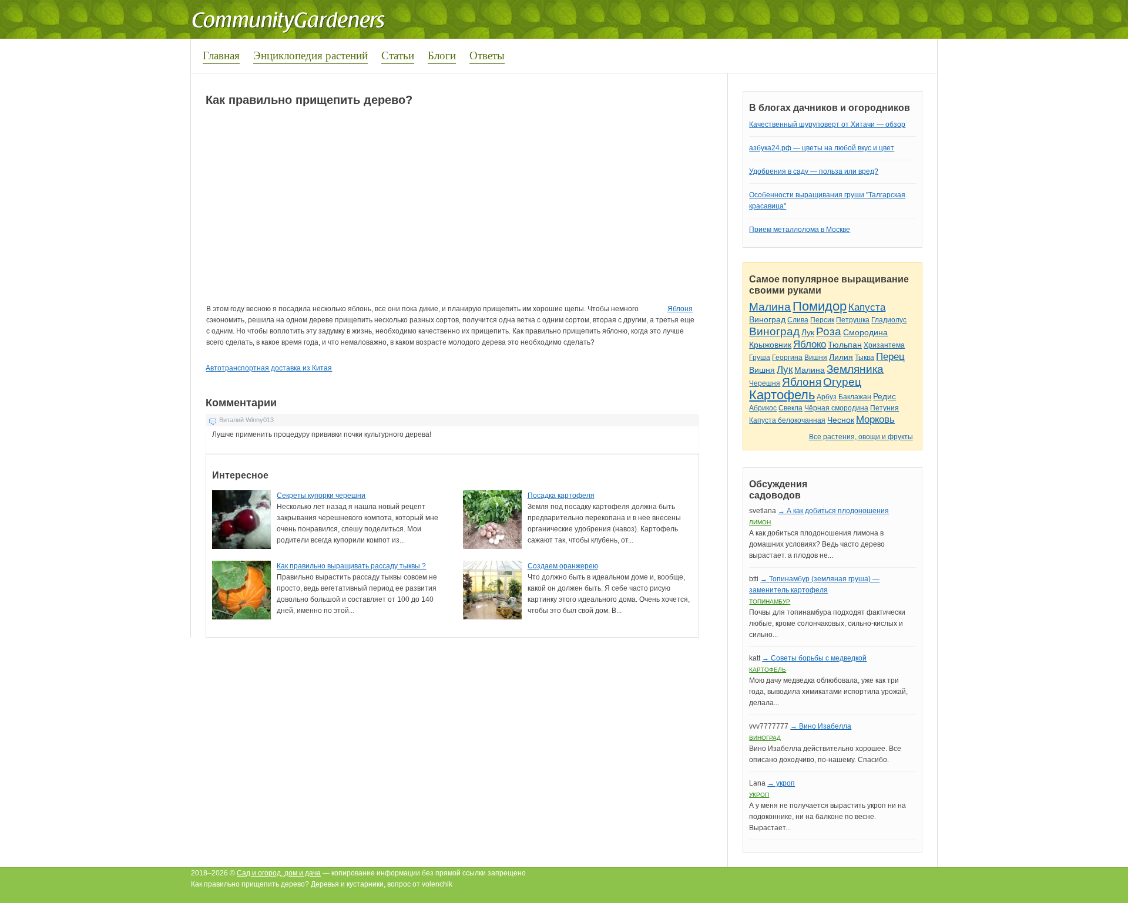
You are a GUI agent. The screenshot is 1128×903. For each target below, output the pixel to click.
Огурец (842, 382)
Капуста (866, 307)
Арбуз (827, 397)
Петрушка (853, 320)
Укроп (759, 794)
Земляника (855, 369)
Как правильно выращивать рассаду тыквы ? (351, 566)
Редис (884, 396)
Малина (770, 307)
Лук (807, 332)
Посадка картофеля (561, 495)
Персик (822, 320)
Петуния (884, 408)
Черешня (764, 383)
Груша (759, 357)
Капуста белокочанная (787, 420)
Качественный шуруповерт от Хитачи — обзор (827, 124)
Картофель (782, 395)
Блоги (442, 55)
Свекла (790, 408)
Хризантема (884, 345)
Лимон (760, 522)
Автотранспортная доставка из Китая (269, 368)
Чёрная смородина (836, 408)
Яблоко (809, 344)
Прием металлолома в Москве (799, 229)
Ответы (487, 55)
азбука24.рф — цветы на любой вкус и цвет (821, 148)
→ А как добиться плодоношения (833, 511)
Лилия (841, 357)
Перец (890, 356)
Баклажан (854, 397)
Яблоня (680, 309)
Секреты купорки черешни (321, 495)
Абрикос (763, 408)
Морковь (875, 419)
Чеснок (840, 419)
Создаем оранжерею (563, 566)
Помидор (820, 306)
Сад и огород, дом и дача (279, 873)
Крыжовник (770, 344)
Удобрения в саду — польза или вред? (813, 171)
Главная (221, 55)
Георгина (787, 357)
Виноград (767, 319)
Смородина (865, 332)
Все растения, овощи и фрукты (861, 437)
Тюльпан (845, 344)
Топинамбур (769, 601)
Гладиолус (889, 320)
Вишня (815, 357)
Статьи (397, 55)
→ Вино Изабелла (820, 726)
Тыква (864, 357)
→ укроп (781, 783)
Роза (828, 331)
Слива (797, 320)
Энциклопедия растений (310, 55)
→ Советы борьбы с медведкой (814, 658)
